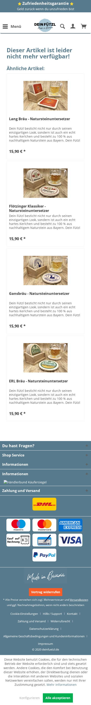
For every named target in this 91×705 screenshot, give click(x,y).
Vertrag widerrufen (45, 592)
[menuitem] (11, 26)
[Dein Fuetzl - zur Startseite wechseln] (45, 25)
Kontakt (72, 614)
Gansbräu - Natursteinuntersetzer (39, 293)
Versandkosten (79, 600)
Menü (16, 26)
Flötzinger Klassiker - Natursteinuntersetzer (29, 208)
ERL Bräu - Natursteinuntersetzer (38, 381)
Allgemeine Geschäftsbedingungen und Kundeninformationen (44, 636)
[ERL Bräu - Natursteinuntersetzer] (45, 358)
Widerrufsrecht (60, 621)
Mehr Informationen (62, 685)
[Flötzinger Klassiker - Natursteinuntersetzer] (45, 183)
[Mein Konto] (73, 26)
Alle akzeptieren (58, 698)
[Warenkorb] (84, 26)
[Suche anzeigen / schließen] (62, 26)
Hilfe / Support (52, 614)
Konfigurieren (29, 698)
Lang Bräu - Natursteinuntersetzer (39, 119)
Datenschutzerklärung (44, 629)
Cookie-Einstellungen (24, 614)
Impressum (45, 644)
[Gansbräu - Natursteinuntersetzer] (45, 270)
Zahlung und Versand (32, 621)
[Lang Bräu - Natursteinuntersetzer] (45, 96)
